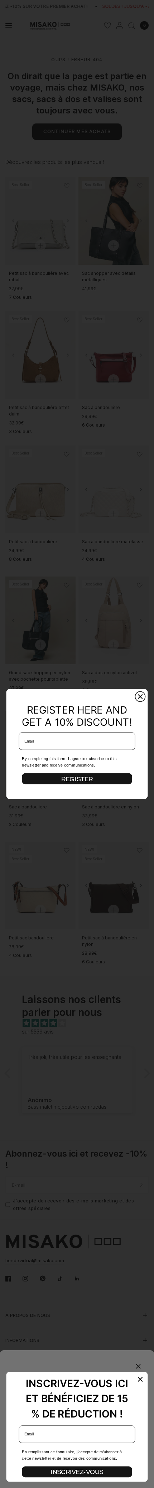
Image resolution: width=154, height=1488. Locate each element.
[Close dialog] (140, 696)
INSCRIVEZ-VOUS (76, 1471)
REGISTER (77, 778)
